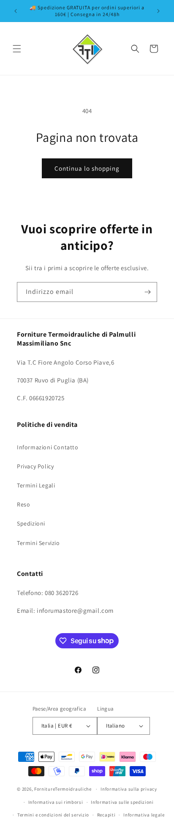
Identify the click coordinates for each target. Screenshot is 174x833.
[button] (17, 48)
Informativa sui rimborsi (55, 802)
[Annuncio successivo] (158, 11)
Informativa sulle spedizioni (122, 802)
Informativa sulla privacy (129, 789)
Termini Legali (36, 485)
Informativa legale (144, 815)
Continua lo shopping (87, 168)
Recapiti (106, 815)
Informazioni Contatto (48, 447)
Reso (23, 504)
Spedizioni (31, 523)
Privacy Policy (35, 466)
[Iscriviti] (147, 292)
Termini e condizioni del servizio (53, 815)
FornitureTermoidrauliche (63, 789)
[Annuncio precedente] (15, 11)
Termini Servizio (38, 543)
